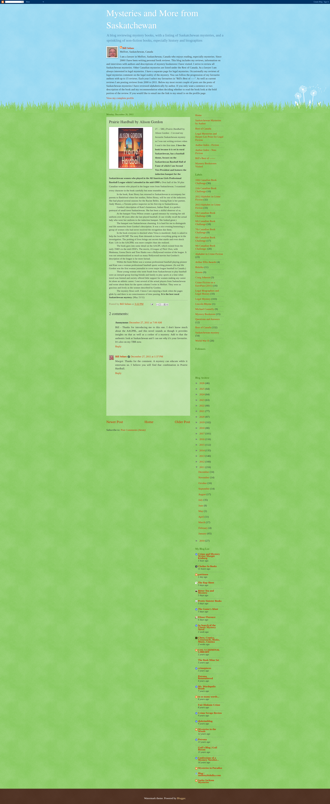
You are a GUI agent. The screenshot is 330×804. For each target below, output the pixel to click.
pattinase (203, 574)
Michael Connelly (204, 309)
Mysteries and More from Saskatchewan (152, 19)
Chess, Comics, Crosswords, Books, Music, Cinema (209, 639)
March (202, 522)
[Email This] (157, 304)
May (201, 511)
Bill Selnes (128, 48)
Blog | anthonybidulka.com (209, 774)
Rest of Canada (203, 128)
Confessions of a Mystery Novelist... (208, 758)
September (204, 488)
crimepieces (204, 668)
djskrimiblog (205, 721)
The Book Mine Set (208, 660)
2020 (202, 416)
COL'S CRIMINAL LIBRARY (209, 650)
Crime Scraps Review (210, 713)
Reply (118, 346)
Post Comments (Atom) (133, 429)
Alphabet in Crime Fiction (209, 253)
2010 (202, 540)
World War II (202, 340)
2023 (202, 400)
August (202, 494)
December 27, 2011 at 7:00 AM (145, 322)
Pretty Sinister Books (210, 600)
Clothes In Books (207, 566)
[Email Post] (151, 303)
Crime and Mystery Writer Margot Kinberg (209, 556)
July (200, 499)
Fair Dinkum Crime (209, 704)
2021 (202, 411)
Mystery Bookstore (205, 314)
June (201, 505)
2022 (202, 405)
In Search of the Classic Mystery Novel (207, 627)
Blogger (181, 798)
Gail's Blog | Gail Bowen (207, 748)
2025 (202, 388)
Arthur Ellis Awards (205, 262)
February (203, 528)
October (202, 483)
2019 (202, 422)
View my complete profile (120, 98)
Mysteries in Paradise (210, 768)
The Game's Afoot (208, 609)
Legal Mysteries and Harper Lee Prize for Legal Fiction (209, 136)
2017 (202, 433)
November (204, 477)
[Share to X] (162, 304)
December (204, 471)
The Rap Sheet (206, 582)
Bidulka (199, 267)
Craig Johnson (202, 277)
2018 (202, 428)
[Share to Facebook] (164, 304)
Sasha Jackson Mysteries (206, 781)
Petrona (202, 739)
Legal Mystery (203, 298)
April (201, 516)
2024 (202, 394)
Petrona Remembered (205, 677)
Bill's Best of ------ (205, 158)
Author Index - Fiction (207, 145)
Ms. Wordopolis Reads (207, 687)
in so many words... (208, 696)
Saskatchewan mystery (207, 332)
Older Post (182, 422)
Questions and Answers (207, 319)
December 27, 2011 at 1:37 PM (147, 356)
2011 (202, 467)
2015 (202, 444)
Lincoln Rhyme (203, 303)
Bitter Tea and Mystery (206, 591)
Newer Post (114, 422)
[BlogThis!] (160, 304)
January (202, 533)
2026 (202, 383)
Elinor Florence (206, 617)
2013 (202, 455)
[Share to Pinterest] (167, 304)
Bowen (199, 272)
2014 (202, 450)
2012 (202, 461)
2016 (202, 439)
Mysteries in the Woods (207, 730)
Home (149, 422)
